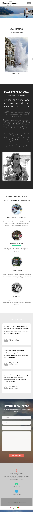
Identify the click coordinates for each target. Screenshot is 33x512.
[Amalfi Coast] (16, 54)
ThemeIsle (23, 502)
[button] (2, 58)
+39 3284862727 (16, 494)
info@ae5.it (16, 486)
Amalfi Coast (16, 73)
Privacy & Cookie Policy (16, 479)
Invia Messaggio (16, 455)
